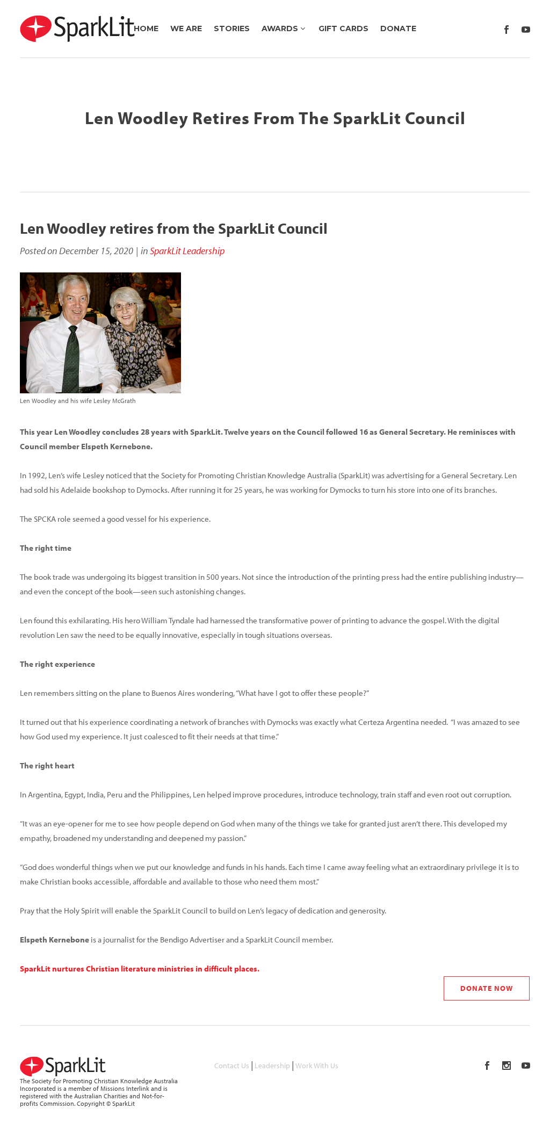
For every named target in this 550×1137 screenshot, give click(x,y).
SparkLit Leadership (187, 250)
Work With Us (316, 1065)
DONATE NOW (486, 988)
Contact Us (231, 1065)
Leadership (272, 1065)
